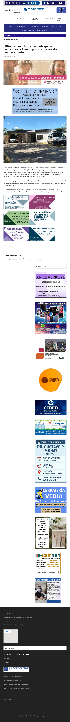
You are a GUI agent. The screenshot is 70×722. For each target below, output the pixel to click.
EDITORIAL (22, 18)
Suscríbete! (9, 10)
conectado (21, 259)
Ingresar (16, 12)
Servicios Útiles (59, 19)
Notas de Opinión (42, 30)
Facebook (6, 658)
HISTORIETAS (47, 18)
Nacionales (44, 26)
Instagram (6, 662)
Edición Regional (21, 26)
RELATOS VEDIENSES (35, 19)
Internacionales (56, 26)
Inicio (10, 26)
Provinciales (34, 26)
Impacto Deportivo (28, 30)
